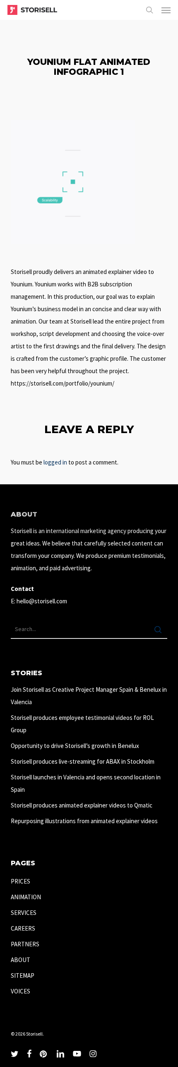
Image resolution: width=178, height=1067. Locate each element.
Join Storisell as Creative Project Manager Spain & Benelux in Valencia (89, 696)
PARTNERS (25, 944)
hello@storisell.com (42, 601)
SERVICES (23, 913)
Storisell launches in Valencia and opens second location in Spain (86, 783)
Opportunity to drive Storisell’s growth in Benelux (75, 746)
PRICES (20, 881)
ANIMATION (26, 897)
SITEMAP (22, 975)
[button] (166, 10)
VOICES (20, 991)
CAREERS (23, 928)
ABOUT (20, 960)
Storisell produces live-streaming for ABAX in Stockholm (82, 761)
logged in (55, 462)
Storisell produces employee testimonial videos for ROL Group (82, 724)
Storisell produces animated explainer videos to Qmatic (81, 805)
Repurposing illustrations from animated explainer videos (84, 821)
